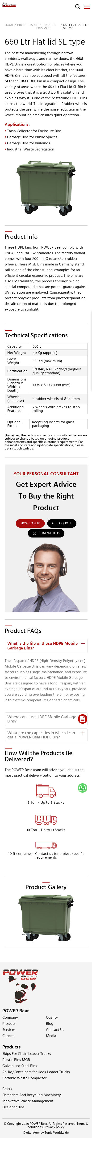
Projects (9, 1023)
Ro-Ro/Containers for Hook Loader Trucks (36, 1072)
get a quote (61, 523)
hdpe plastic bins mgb (46, 26)
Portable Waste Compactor (24, 1078)
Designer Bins (13, 1107)
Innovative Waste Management (28, 1101)
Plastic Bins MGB (16, 1060)
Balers (7, 1089)
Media (51, 1036)
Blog (49, 1023)
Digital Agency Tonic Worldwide (46, 1132)
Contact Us (55, 1030)
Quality (52, 1017)
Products (25, 25)
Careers (8, 1036)
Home (9, 25)
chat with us (49, 533)
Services (9, 1030)
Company (10, 1017)
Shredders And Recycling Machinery (31, 1095)
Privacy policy (54, 1127)
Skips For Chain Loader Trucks (26, 1054)
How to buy (30, 523)
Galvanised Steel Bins (19, 1066)
